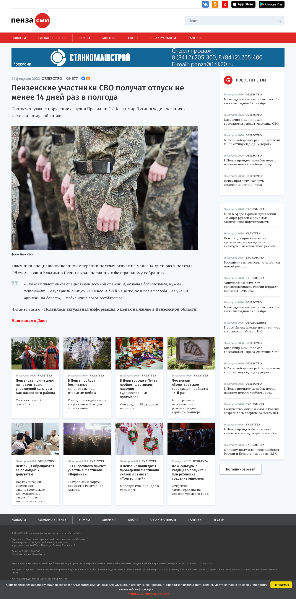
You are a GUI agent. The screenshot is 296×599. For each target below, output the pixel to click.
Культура (44, 375)
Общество (52, 78)
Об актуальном (163, 38)
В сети (219, 520)
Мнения (109, 38)
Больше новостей (240, 469)
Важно (84, 38)
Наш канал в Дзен (29, 320)
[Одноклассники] (88, 78)
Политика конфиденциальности (148, 594)
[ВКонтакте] (83, 78)
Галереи (195, 38)
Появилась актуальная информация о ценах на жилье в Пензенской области (120, 309)
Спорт (133, 38)
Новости (18, 38)
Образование (256, 322)
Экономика (255, 209)
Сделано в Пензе (52, 38)
